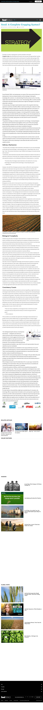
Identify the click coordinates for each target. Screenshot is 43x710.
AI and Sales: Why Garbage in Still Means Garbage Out (33, 484)
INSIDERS (3, 476)
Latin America (4, 691)
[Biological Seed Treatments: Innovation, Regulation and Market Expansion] (7, 431)
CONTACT (30, 1)
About (2, 700)
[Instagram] (29, 697)
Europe (2, 689)
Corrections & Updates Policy (24, 700)
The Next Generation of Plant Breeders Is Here (33, 609)
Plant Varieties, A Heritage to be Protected (31, 636)
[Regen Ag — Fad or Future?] (35, 430)
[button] (40, 20)
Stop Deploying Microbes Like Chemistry (33, 498)
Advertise (6, 700)
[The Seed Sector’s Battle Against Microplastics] (21, 430)
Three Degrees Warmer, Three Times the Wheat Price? (33, 623)
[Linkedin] (31, 697)
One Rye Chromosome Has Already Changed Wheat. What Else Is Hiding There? (32, 594)
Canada (2, 686)
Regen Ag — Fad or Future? (34, 431)
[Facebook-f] (25, 697)
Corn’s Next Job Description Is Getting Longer (10, 1)
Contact (11, 700)
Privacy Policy (16, 700)
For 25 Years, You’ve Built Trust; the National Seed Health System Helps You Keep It (33, 511)
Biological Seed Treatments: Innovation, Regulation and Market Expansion (6, 434)
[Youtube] (32, 697)
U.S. (14, 20)
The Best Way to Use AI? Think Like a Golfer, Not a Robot (32, 525)
